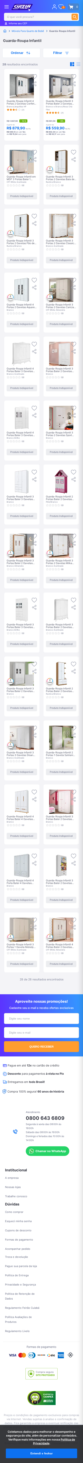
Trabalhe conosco (16, 1196)
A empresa (12, 1177)
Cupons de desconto (18, 1230)
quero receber (41, 1046)
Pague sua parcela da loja (21, 1266)
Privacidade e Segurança (20, 1284)
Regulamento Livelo (17, 1331)
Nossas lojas (13, 1187)
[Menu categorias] (6, 6)
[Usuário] (54, 6)
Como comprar (14, 1211)
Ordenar (17, 53)
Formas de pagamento (19, 1239)
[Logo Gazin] (22, 7)
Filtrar (57, 53)
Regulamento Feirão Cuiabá (22, 1307)
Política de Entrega (17, 1275)
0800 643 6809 (45, 1118)
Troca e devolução (16, 1256)
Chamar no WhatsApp (50, 1151)
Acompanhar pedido (17, 1248)
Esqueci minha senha (18, 1221)
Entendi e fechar (41, 1453)
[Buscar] (75, 17)
